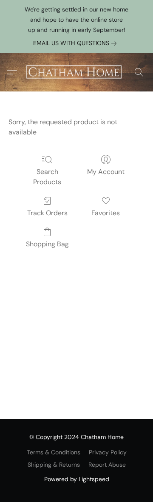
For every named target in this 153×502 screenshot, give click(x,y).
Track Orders (47, 212)
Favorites (105, 212)
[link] (76, 43)
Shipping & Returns (54, 464)
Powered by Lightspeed (76, 479)
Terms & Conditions (53, 452)
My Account (106, 171)
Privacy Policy (108, 452)
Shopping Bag (47, 244)
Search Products (47, 176)
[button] (76, 72)
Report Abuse (107, 464)
